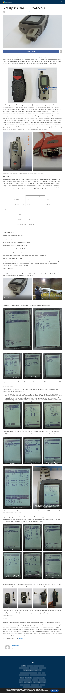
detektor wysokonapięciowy (24, 668)
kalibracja (36, 670)
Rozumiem (54, 690)
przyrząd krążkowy (28, 677)
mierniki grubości (34, 672)
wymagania (25, 687)
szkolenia (21, 682)
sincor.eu (38, 677)
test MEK (44, 682)
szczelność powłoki (42, 680)
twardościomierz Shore (35, 684)
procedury (22, 677)
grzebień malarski (42, 668)
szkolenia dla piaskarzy (37, 682)
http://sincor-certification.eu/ (28, 670)
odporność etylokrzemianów (24, 675)
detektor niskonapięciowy (39, 665)
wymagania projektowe (32, 687)
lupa (40, 670)
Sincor (34, 677)
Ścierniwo (39, 687)
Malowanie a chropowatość (24, 672)
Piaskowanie (32, 675)
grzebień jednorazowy (34, 668)
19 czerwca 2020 (18, 12)
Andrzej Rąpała (10, 12)
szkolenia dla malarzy (28, 682)
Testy (21, 684)
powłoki (44, 675)
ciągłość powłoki (30, 665)
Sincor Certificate (22, 680)
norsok (43, 672)
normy (39, 672)
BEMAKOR (20, 638)
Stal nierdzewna (35, 680)
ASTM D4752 (24, 665)
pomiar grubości (38, 675)
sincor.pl (43, 677)
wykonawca (42, 684)
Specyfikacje (29, 680)
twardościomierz (27, 684)
